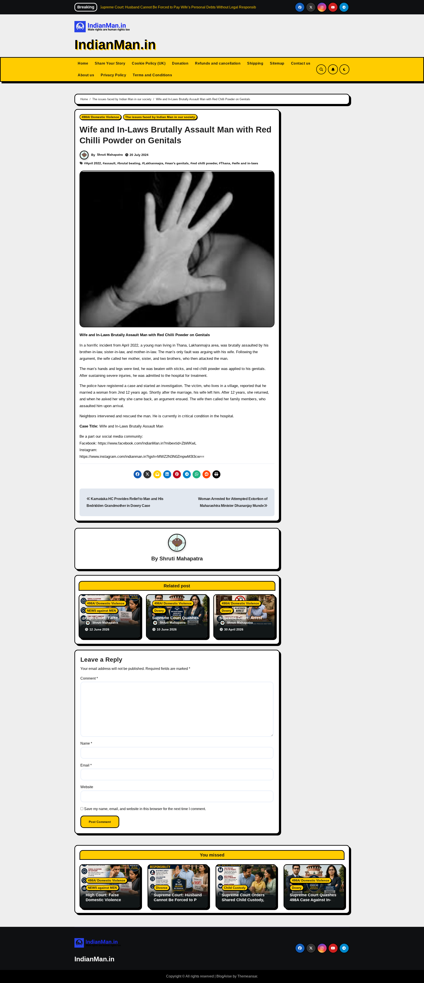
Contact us (300, 63)
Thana (225, 163)
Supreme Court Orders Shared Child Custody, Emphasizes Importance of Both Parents (244, 902)
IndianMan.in (115, 44)
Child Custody (235, 887)
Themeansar (247, 976)
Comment (89, 678)
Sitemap (277, 63)
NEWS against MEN (101, 610)
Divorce (161, 887)
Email (86, 765)
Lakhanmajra (153, 163)
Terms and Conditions (152, 75)
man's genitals (178, 163)
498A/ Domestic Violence (100, 117)
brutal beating (129, 163)
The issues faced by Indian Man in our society (160, 117)
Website (86, 787)
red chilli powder (204, 163)
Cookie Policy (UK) (148, 63)
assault (109, 163)
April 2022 (93, 163)
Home (83, 63)
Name (86, 743)
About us (86, 75)
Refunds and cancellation (217, 63)
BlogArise (224, 976)
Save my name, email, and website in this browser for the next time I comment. (145, 809)
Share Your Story (110, 63)
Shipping (255, 63)
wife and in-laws (246, 163)
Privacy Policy (113, 75)
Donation (180, 63)
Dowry (159, 610)
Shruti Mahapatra (110, 154)
